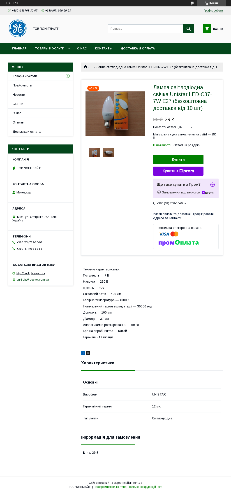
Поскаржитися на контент (110, 486)
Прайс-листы (22, 85)
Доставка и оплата (138, 48)
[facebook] (83, 354)
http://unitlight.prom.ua (30, 273)
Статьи (18, 104)
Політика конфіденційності (145, 486)
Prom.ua (137, 482)
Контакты (104, 48)
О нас (82, 48)
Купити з (170, 171)
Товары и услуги (49, 48)
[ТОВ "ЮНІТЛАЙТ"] (17, 37)
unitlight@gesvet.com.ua (33, 279)
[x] (88, 354)
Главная (19, 48)
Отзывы (18, 122)
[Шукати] (188, 28)
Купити (178, 159)
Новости (19, 94)
